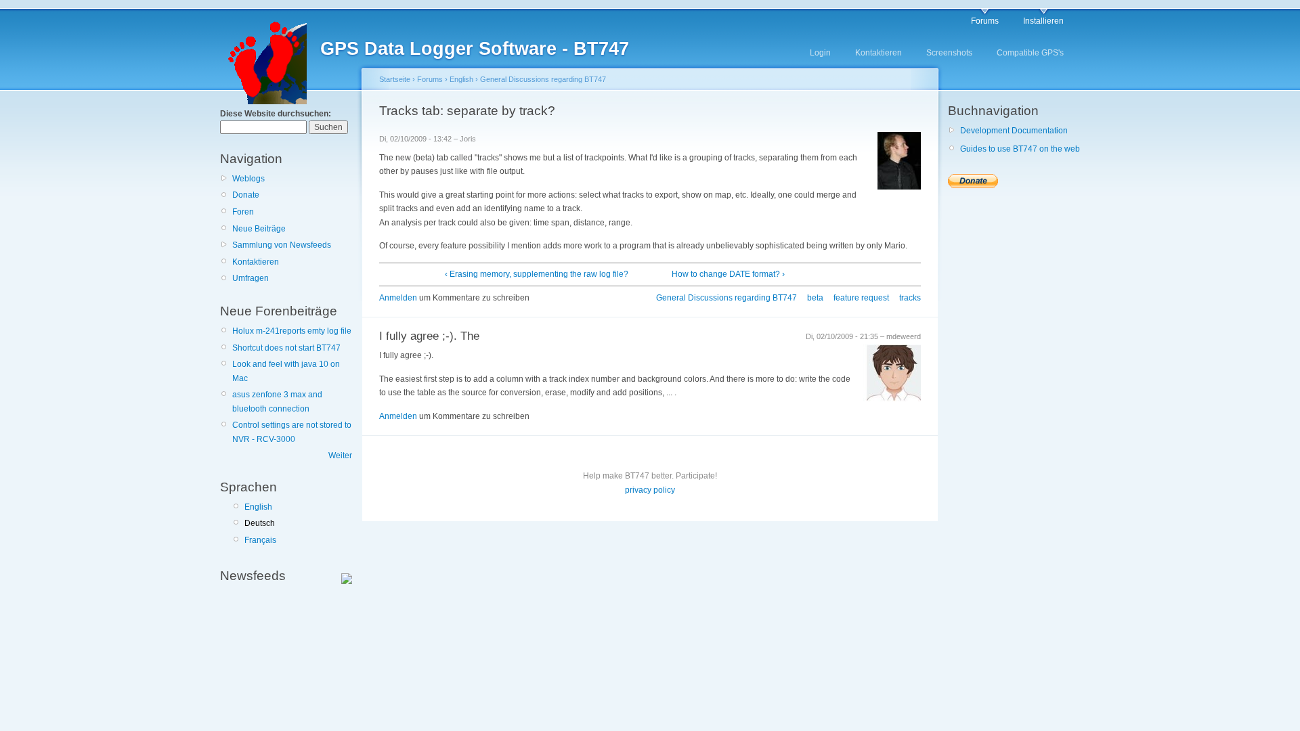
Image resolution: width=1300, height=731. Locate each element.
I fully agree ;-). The (429, 336)
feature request (861, 298)
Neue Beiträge (259, 229)
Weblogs (248, 178)
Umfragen (250, 278)
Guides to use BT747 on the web (1020, 149)
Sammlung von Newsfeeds (281, 245)
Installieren (1043, 21)
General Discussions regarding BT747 (543, 79)
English (258, 507)
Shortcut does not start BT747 (286, 348)
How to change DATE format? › (728, 274)
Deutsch (259, 523)
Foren (243, 212)
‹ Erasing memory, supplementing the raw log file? (536, 274)
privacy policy (650, 490)
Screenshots (949, 53)
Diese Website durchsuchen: (275, 113)
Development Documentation (1014, 130)
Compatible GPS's (1030, 53)
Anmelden (398, 298)
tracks (910, 298)
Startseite (394, 79)
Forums (985, 21)
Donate (245, 195)
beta (815, 298)
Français (260, 540)
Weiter (340, 455)
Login (820, 53)
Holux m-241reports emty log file (291, 331)
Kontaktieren (878, 53)
